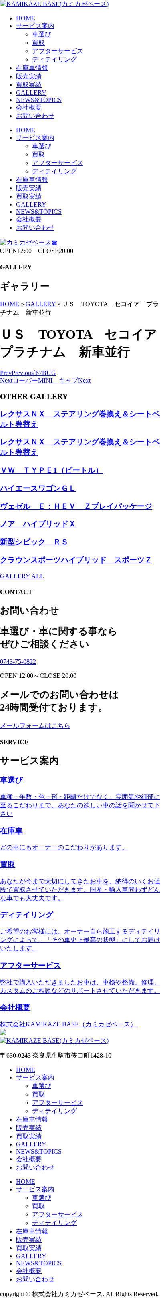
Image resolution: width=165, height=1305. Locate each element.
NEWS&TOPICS (39, 99)
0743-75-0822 (18, 661)
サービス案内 (35, 25)
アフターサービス (57, 51)
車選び (41, 34)
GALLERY (31, 92)
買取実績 (29, 84)
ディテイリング (54, 59)
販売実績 (29, 76)
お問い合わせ (35, 115)
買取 (38, 42)
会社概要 (29, 107)
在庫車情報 (32, 67)
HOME (25, 18)
